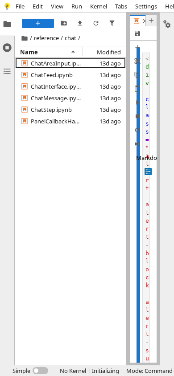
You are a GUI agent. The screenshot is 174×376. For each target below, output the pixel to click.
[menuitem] (20, 6)
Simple (21, 371)
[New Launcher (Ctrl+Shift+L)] (38, 23)
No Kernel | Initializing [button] (89, 371)
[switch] (30, 370)
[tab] (7, 24)
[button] (57, 63)
